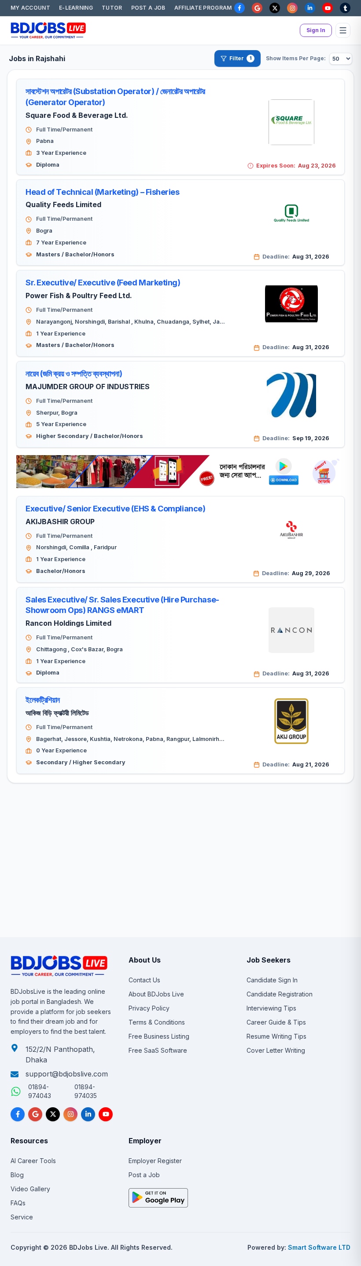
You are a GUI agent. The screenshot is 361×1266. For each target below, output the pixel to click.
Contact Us (144, 980)
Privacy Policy (149, 1008)
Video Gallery (30, 1189)
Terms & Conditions (157, 1022)
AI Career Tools (33, 1160)
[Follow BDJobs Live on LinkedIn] (88, 1114)
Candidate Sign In (272, 980)
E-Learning (76, 7)
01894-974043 (39, 1091)
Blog (17, 1174)
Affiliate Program (203, 7)
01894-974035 (85, 1091)
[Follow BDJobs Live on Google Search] (35, 1114)
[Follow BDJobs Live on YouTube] (106, 1114)
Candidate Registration (280, 994)
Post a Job (148, 7)
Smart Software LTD (319, 1247)
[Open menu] (342, 30)
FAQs (18, 1203)
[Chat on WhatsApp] (16, 1091)
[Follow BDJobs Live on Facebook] (18, 1114)
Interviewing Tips (271, 1008)
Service (22, 1217)
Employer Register (155, 1160)
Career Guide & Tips (276, 1022)
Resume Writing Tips (276, 1036)
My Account (30, 7)
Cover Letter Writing (276, 1050)
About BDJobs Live (156, 994)
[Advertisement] (180, 827)
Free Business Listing (159, 1036)
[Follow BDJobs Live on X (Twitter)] (53, 1114)
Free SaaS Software (158, 1050)
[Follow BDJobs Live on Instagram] (70, 1114)
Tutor (112, 7)
